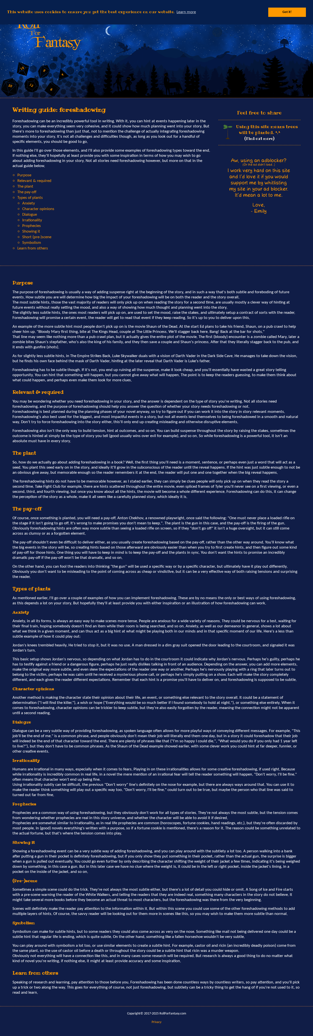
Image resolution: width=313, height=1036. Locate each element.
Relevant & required (34, 181)
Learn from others (32, 248)
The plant (25, 186)
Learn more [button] (186, 12)
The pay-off (26, 192)
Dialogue (29, 215)
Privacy (156, 1022)
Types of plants (30, 198)
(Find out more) (259, 138)
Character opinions (38, 209)
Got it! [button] (287, 12)
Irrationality (32, 220)
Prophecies (31, 226)
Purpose (24, 175)
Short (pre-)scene (36, 237)
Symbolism (31, 243)
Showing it (31, 231)
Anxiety (28, 203)
